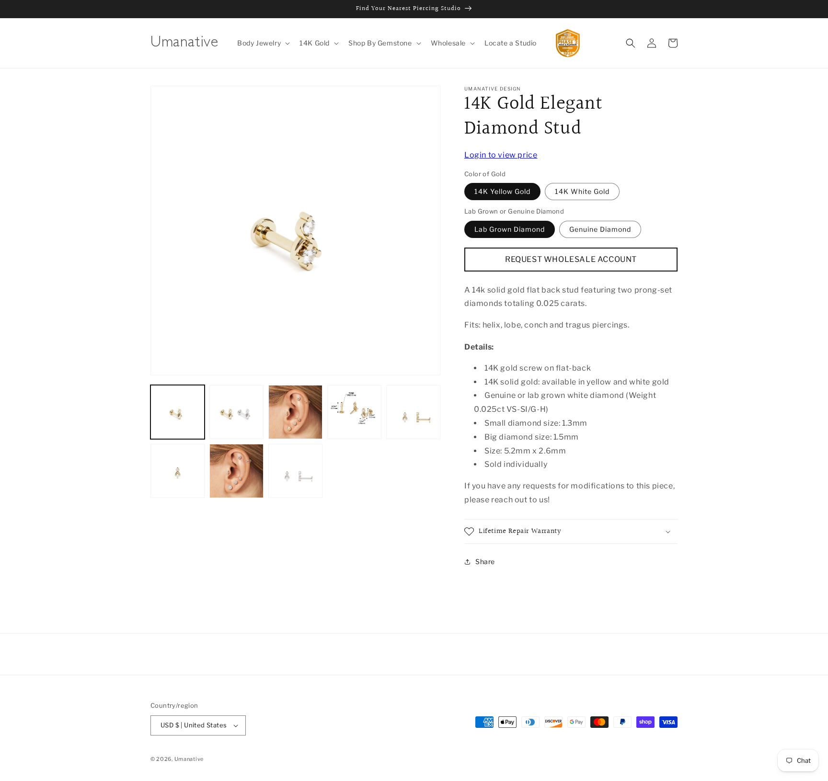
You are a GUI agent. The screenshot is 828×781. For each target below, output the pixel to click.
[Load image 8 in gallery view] (295, 471)
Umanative (189, 759)
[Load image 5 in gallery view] (413, 412)
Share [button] (485, 562)
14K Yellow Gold (502, 192)
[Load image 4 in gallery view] (354, 412)
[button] (262, 43)
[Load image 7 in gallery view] (236, 471)
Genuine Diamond (600, 229)
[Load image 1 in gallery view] (177, 412)
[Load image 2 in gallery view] (236, 412)
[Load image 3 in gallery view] (295, 412)
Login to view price (500, 154)
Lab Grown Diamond (509, 229)
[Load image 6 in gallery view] (177, 471)
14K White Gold (582, 192)
